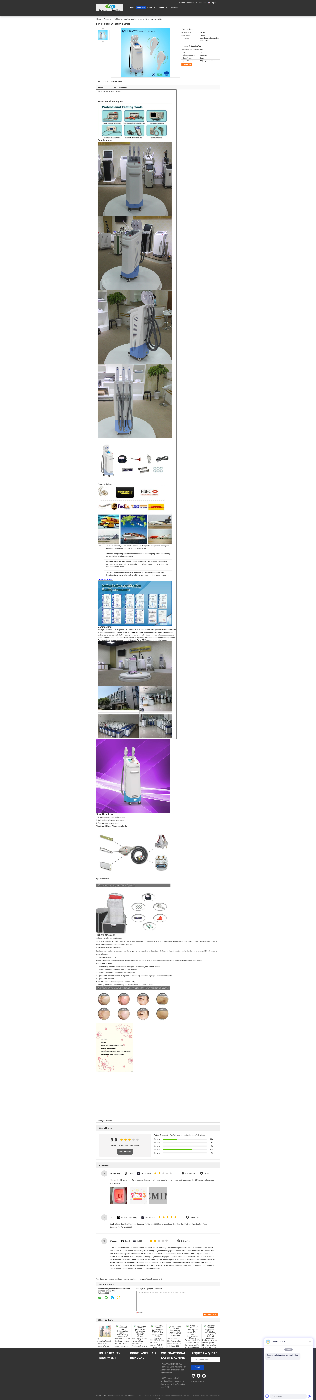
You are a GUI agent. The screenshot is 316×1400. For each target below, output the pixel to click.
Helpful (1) (208, 1173)
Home (132, 8)
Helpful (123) (194, 1217)
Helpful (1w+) (186, 1241)
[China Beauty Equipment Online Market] (109, 7)
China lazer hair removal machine (121, 1395)
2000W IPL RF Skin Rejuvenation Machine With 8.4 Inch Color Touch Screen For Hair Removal (157, 1346)
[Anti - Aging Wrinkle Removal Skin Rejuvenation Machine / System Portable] (140, 1331)
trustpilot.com (190, 1173)
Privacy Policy (101, 1395)
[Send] (310, 1396)
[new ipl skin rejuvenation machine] (102, 35)
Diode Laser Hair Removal (143, 1355)
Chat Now (174, 7)
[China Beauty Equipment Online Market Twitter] (204, 1376)
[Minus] (309, 1341)
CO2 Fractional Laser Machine (173, 1355)
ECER (158, 1398)
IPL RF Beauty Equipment (109, 1355)
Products (141, 8)
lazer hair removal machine (111, 1279)
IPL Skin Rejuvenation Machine (126, 19)
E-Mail (194, 1381)
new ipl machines (131, 1279)
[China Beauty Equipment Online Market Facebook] (199, 1376)
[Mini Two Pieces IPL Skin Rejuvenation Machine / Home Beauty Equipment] (122, 1331)
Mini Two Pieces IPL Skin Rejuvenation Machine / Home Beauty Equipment (122, 1342)
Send (197, 1367)
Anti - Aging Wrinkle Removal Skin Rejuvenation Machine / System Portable (139, 1343)
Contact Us (162, 8)
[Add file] (267, 1396)
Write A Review (125, 1152)
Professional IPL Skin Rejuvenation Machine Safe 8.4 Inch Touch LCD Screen (174, 1343)
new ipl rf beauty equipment (151, 1279)
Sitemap (201, 1381)
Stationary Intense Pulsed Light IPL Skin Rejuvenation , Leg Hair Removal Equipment (209, 1345)
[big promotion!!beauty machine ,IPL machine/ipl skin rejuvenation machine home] (105, 1331)
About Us (151, 8)
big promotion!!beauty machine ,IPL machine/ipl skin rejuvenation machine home (104, 1345)
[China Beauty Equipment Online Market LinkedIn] (193, 1376)
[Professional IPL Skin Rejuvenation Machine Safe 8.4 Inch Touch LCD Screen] (175, 1331)
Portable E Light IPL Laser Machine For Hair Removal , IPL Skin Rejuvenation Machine (192, 1345)
